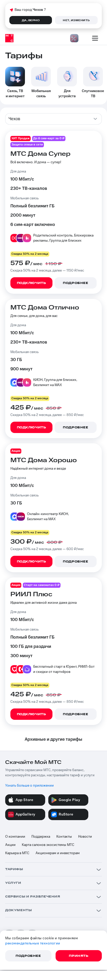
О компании (15, 836)
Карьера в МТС (17, 853)
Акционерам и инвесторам (58, 853)
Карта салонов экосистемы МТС (48, 844)
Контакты (64, 836)
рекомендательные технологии (32, 943)
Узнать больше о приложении (29, 785)
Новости (85, 836)
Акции (10, 844)
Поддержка (40, 836)
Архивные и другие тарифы (53, 739)
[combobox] (53, 118)
